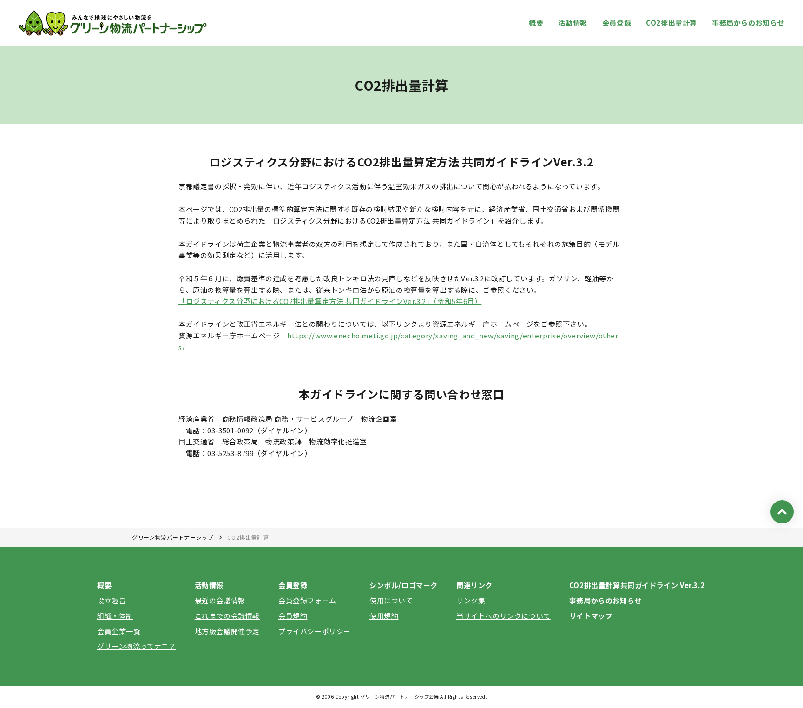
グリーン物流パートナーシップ (172, 537)
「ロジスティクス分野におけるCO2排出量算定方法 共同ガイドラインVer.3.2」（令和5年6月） (329, 301)
